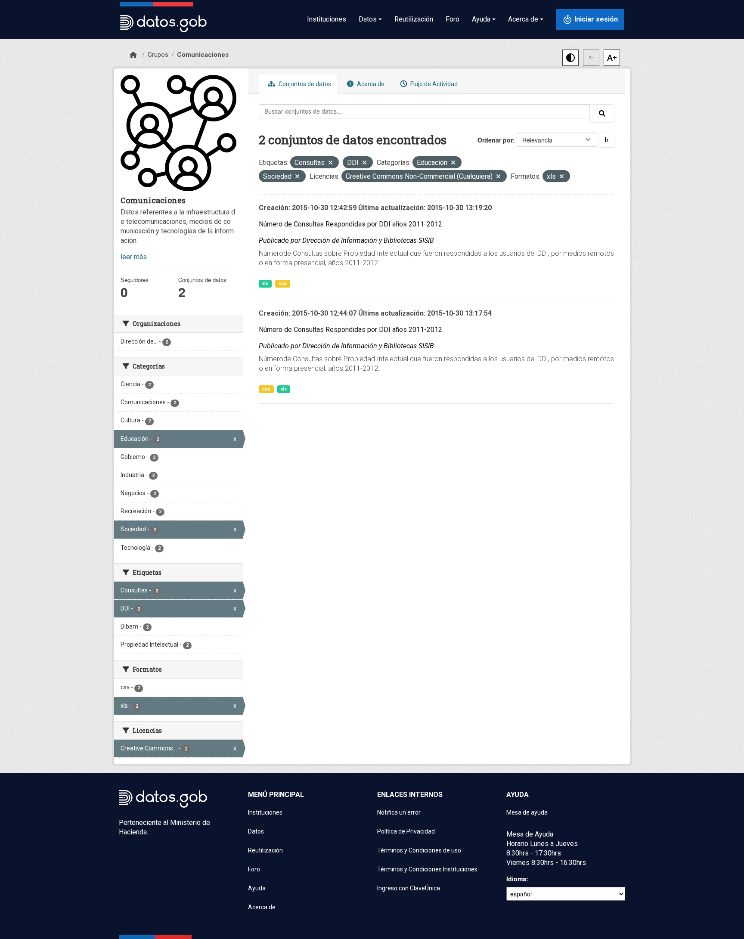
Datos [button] (368, 19)
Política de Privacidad (406, 831)
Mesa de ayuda (527, 812)
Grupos (158, 55)
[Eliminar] (330, 163)
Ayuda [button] (481, 19)
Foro (452, 19)
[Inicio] (133, 55)
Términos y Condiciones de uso (419, 850)
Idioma (516, 878)
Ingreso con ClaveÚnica (408, 888)
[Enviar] (601, 113)
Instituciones (326, 19)
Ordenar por (495, 140)
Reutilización (413, 19)
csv (283, 283)
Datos (256, 831)
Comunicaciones (203, 55)
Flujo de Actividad (433, 84)
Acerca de (370, 84)
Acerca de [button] (523, 19)
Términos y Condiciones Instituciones (427, 869)
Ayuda (257, 888)
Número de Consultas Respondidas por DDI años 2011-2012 (350, 224)
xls (265, 283)
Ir (606, 139)
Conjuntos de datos (304, 84)
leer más (134, 257)
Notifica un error (399, 812)
